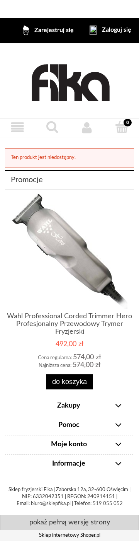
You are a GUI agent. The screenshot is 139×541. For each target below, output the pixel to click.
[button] (17, 128)
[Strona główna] (69, 81)
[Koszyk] (121, 127)
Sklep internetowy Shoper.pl (69, 535)
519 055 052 (108, 503)
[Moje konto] (87, 128)
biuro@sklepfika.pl (51, 503)
